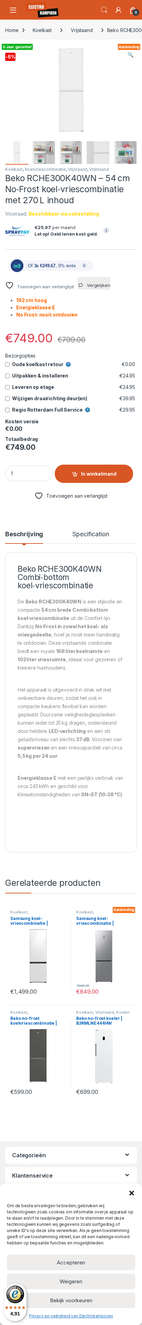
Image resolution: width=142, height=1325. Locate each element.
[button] (131, 1192)
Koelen (123, 1012)
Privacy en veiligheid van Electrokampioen (71, 1315)
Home (11, 30)
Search (104, 10)
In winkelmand (98, 474)
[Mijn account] (118, 10)
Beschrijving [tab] (24, 534)
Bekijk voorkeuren (71, 1300)
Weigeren (71, 1281)
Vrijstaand (82, 30)
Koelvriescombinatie (45, 169)
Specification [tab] (90, 534)
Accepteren (71, 1262)
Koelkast (42, 30)
